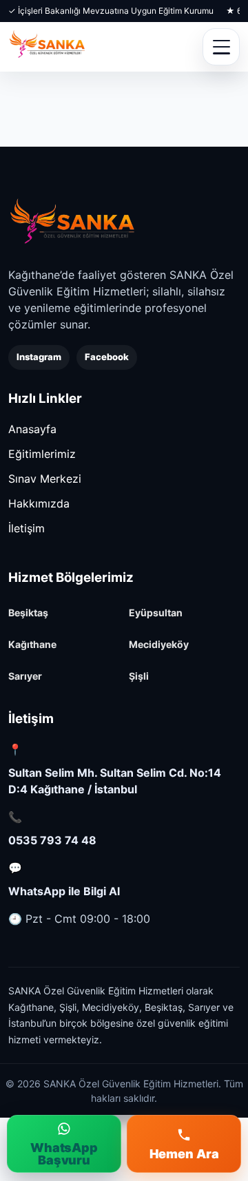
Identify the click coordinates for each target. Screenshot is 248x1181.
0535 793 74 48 (52, 840)
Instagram (39, 356)
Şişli (139, 676)
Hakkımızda (39, 503)
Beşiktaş (28, 612)
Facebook (107, 356)
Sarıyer (25, 676)
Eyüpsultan (156, 612)
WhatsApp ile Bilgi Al (64, 891)
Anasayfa (32, 429)
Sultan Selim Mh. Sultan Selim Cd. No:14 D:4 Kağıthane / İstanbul (114, 781)
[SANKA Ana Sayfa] (47, 47)
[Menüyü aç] (221, 46)
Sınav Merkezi (44, 478)
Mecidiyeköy (159, 644)
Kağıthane (32, 644)
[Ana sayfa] (72, 222)
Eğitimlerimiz (42, 454)
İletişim (26, 528)
